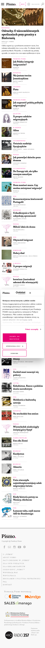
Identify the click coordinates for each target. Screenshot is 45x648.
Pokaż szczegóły (31, 329)
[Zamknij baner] (35, 293)
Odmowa (14, 353)
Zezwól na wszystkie (15, 337)
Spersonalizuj (13, 346)
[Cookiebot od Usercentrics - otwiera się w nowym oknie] (18, 293)
